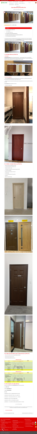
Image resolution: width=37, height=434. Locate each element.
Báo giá (17, 6)
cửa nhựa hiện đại (19, 407)
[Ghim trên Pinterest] (19, 404)
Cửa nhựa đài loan (6, 83)
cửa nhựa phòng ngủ (23, 407)
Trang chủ (10, 1)
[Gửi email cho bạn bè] (18, 404)
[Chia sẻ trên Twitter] (17, 404)
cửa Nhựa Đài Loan (9, 78)
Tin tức (33, 0)
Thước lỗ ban (16, 4)
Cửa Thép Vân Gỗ (11, 4)
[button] (28, 0)
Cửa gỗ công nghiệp (15, 1)
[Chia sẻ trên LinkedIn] (21, 404)
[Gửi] (35, 2)
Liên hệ (35, 0)
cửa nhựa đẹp (11, 407)
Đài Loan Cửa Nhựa (21, 9)
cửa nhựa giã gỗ (14, 407)
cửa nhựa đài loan (19, 39)
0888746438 (33, 422)
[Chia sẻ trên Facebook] (16, 404)
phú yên (26, 407)
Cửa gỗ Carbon (21, 1)
